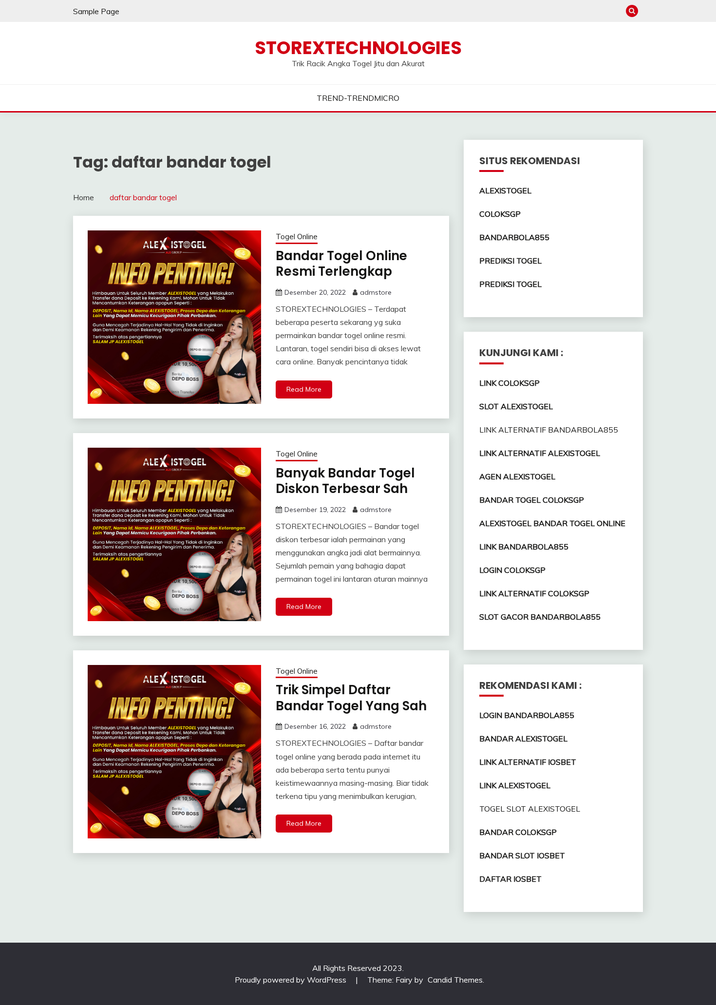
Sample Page (96, 11)
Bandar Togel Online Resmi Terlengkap (341, 264)
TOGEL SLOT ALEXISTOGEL (529, 809)
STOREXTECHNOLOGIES (358, 47)
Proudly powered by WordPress (291, 980)
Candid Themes (455, 980)
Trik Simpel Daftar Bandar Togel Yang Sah (351, 698)
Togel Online (297, 236)
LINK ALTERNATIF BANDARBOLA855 (548, 430)
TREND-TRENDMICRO (358, 98)
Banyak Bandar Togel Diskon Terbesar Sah (345, 481)
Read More (303, 389)
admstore (376, 292)
